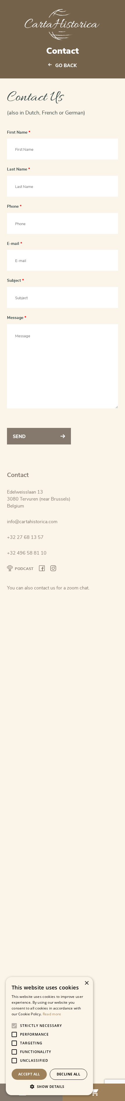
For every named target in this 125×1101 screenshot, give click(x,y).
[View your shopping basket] (94, 1092)
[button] (49, 1086)
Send (19, 436)
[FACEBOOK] (42, 569)
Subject (15, 280)
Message (16, 317)
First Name (18, 132)
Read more (52, 1014)
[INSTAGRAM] (53, 569)
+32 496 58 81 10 (27, 553)
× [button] (86, 983)
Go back (66, 65)
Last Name (18, 169)
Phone (14, 206)
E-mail (14, 243)
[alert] (49, 1036)
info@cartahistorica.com (32, 521)
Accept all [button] (29, 1074)
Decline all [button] (68, 1074)
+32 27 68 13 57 (25, 537)
